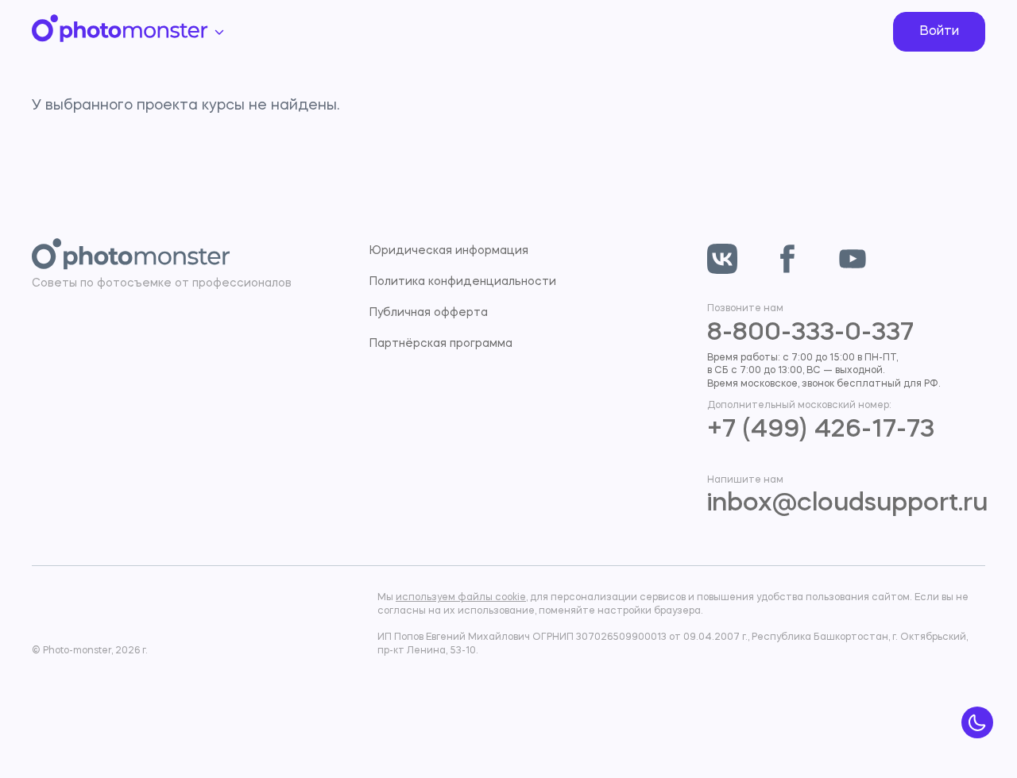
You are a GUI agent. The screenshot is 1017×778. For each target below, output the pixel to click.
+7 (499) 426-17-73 (820, 430)
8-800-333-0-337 (810, 333)
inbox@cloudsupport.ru (847, 504)
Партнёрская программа (440, 343)
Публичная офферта (428, 312)
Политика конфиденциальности (462, 281)
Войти (939, 31)
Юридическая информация (448, 250)
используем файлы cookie (461, 598)
